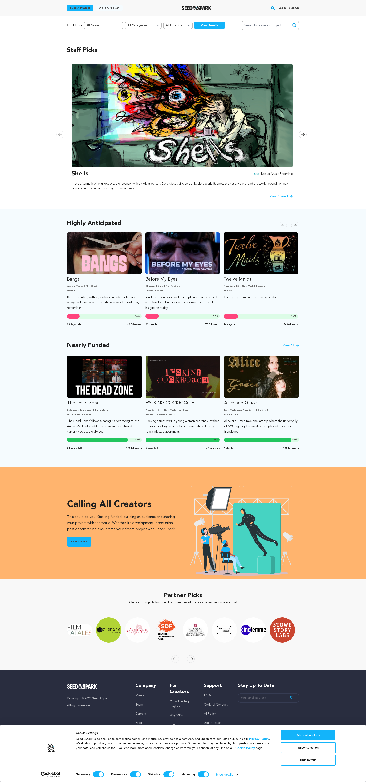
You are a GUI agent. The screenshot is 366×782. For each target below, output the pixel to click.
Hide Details (308, 760)
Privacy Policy (259, 738)
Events (174, 724)
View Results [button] (209, 25)
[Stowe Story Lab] (282, 630)
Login (282, 8)
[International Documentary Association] (224, 630)
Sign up (294, 8)
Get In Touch (212, 723)
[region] (183, 131)
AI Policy (210, 713)
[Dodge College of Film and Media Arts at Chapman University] (195, 630)
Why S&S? (177, 715)
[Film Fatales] (79, 630)
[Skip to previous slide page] (60, 134)
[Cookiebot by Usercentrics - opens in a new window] (50, 774)
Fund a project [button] (80, 8)
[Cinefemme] (253, 630)
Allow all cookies (308, 735)
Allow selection (308, 747)
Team (139, 704)
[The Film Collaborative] (108, 630)
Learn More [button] (79, 541)
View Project (279, 196)
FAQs (207, 695)
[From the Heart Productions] (137, 630)
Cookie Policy (245, 748)
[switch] (135, 774)
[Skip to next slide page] (303, 134)
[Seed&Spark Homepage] (197, 8)
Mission (140, 695)
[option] (183, 131)
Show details (224, 774)
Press (139, 723)
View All (288, 345)
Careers (141, 713)
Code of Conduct (216, 704)
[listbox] (183, 131)
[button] (272, 8)
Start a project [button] (109, 8)
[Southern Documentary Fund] (166, 630)
